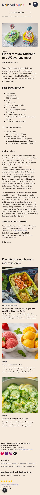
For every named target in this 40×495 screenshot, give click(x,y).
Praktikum (15, 475)
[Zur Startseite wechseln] (15, 5)
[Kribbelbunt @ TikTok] (15, 453)
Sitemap (18, 466)
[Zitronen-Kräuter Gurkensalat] (20, 395)
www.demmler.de (20, 231)
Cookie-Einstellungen (29, 466)
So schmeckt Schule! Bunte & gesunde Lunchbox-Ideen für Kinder (18, 309)
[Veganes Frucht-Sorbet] (20, 341)
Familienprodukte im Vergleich (9, 463)
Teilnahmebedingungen (7, 466)
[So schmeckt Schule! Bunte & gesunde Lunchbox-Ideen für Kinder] (20, 285)
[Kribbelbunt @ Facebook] (2, 453)
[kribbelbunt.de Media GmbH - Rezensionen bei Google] (9, 481)
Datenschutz (31, 463)
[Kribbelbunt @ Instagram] (10, 453)
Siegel (8, 475)
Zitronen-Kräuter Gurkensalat (15, 419)
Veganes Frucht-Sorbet (12, 365)
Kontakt (23, 475)
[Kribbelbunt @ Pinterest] (6, 453)
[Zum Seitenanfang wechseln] (36, 486)
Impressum (23, 463)
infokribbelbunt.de (25, 449)
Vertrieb (3, 475)
